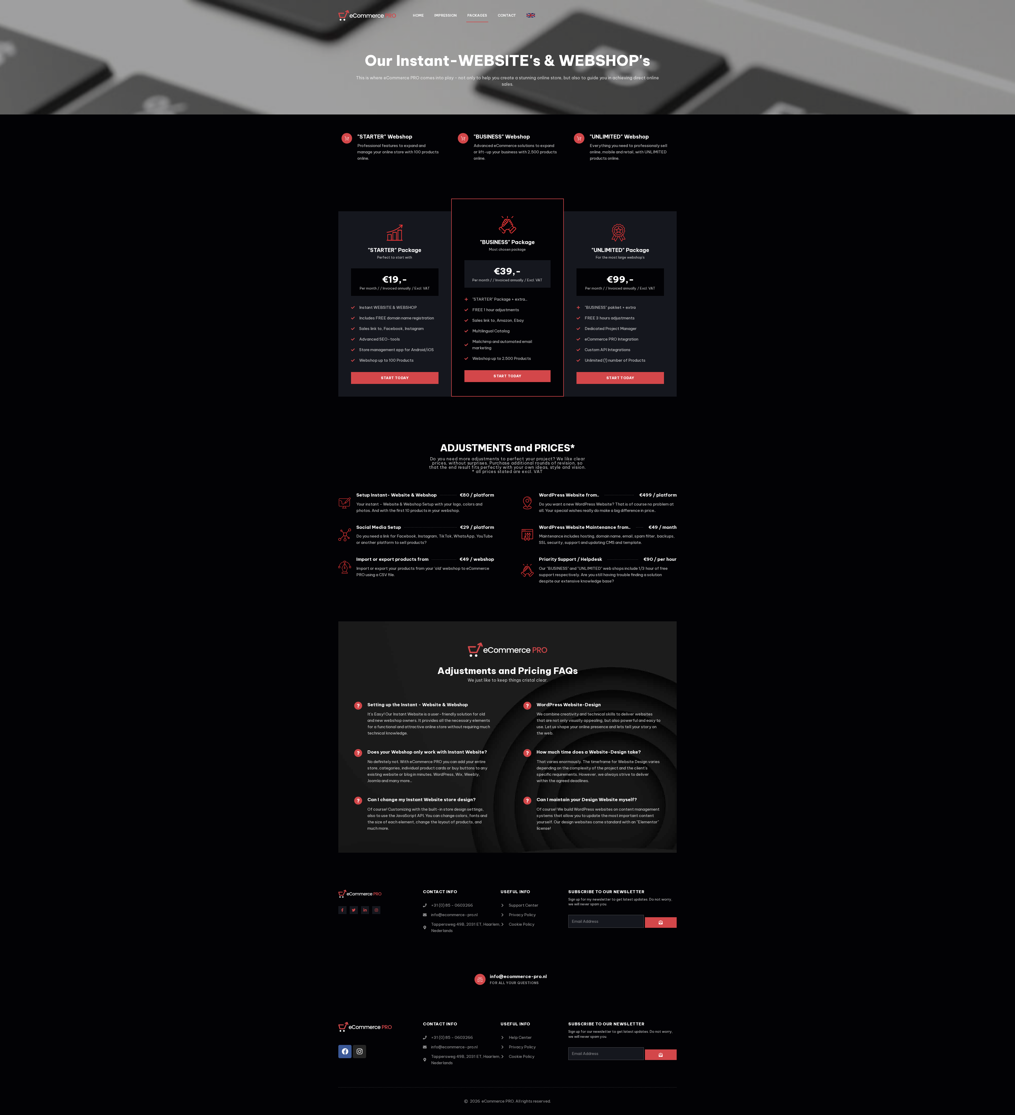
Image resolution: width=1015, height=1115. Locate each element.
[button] (530, 15)
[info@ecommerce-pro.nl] (480, 979)
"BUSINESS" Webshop (502, 136)
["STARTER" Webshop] (347, 138)
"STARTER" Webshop (384, 136)
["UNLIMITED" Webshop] (579, 138)
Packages (477, 15)
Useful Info (515, 1023)
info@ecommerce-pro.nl (518, 976)
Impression (445, 15)
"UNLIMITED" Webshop (619, 136)
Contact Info (440, 1023)
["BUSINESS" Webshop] (463, 138)
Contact (507, 15)
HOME (418, 15)
